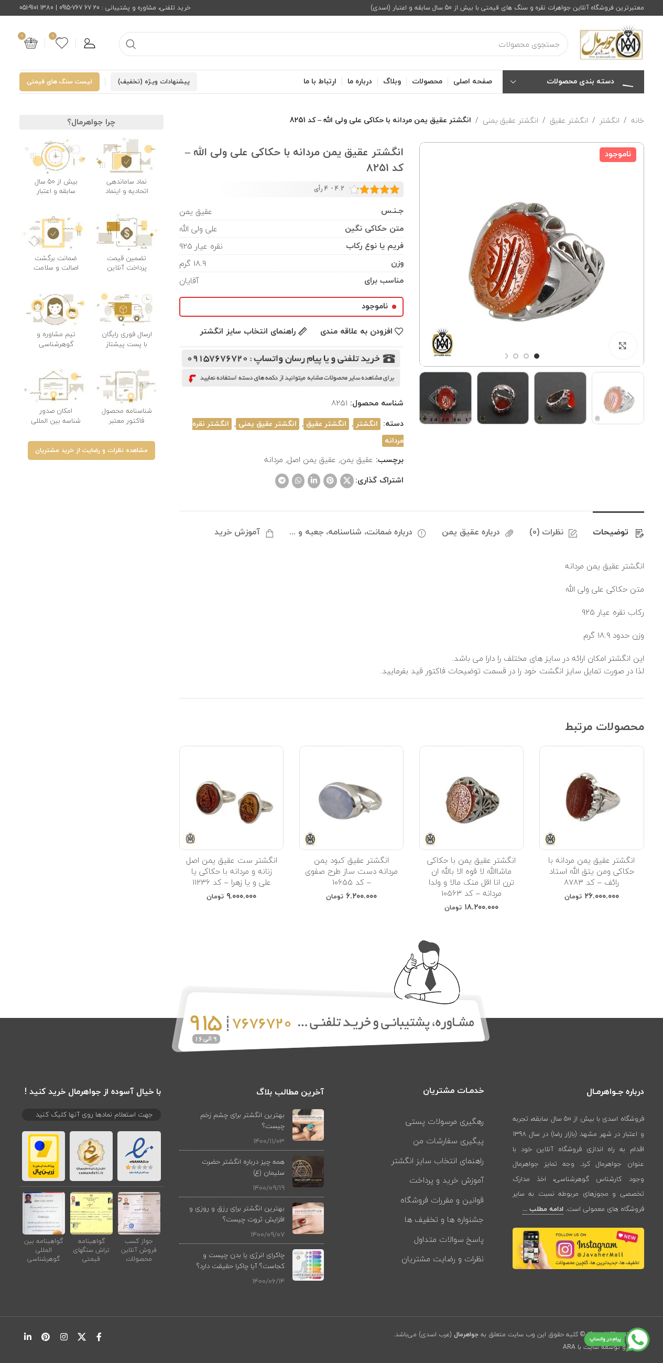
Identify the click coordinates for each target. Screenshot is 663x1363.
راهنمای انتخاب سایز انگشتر (438, 1160)
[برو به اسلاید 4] (505, 356)
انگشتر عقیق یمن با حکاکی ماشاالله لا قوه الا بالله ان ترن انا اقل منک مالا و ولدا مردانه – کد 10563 (471, 876)
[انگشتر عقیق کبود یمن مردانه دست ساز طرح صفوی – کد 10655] (351, 798)
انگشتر (609, 120)
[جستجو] (131, 44)
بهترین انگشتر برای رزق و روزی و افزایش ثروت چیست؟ (237, 1214)
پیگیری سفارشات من (448, 1140)
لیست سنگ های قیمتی (59, 82)
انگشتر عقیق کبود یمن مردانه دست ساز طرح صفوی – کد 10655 (351, 871)
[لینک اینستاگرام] (64, 1337)
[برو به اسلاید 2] (526, 356)
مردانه (273, 459)
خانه (637, 120)
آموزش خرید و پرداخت (446, 1180)
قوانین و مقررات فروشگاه (442, 1200)
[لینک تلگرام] (282, 481)
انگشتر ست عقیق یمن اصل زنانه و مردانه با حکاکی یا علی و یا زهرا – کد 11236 (231, 871)
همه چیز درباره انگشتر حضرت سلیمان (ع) (243, 1167)
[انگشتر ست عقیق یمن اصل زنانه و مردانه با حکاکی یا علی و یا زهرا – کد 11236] (231, 798)
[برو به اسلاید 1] (536, 356)
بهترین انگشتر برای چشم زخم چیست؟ (242, 1120)
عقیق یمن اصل (311, 459)
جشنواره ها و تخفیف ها (444, 1219)
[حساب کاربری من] (89, 43)
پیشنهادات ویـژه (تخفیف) (154, 82)
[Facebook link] (99, 1337)
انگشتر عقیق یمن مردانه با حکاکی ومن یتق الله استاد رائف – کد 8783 (591, 871)
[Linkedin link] (314, 481)
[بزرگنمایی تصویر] (623, 345)
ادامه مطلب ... (543, 1209)
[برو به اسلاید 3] (515, 356)
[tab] (618, 527)
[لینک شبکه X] (347, 481)
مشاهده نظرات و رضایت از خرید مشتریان (91, 450)
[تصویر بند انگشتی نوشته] (308, 1127)
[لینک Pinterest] (330, 481)
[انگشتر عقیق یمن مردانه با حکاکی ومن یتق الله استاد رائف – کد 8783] (591, 798)
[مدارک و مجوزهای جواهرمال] (139, 1212)
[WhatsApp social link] (298, 481)
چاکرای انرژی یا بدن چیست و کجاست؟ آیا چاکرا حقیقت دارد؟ (241, 1260)
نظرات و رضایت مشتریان (442, 1258)
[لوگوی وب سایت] (611, 42)
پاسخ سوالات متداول (449, 1239)
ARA (569, 1347)
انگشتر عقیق (569, 120)
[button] (631, 398)
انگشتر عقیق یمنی (510, 120)
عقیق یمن (356, 459)
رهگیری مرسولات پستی (445, 1121)
